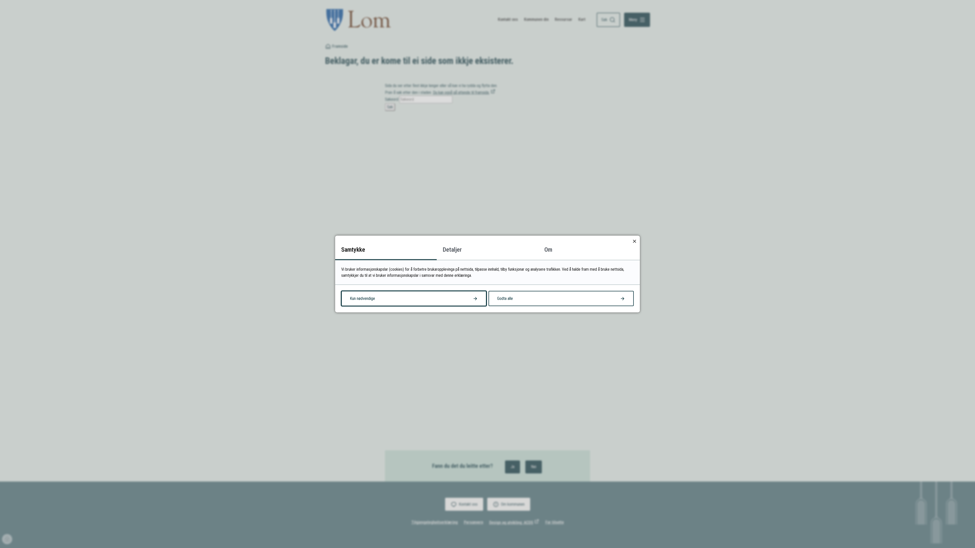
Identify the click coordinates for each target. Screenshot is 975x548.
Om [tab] (548, 249)
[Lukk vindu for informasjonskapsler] (634, 241)
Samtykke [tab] (353, 249)
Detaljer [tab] (452, 249)
